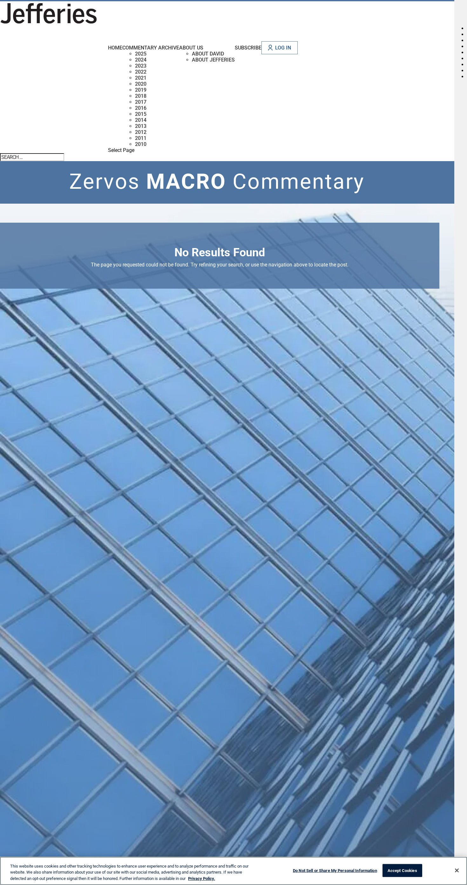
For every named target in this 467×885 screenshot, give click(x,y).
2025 (140, 54)
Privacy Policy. (201, 878)
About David (208, 54)
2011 (140, 138)
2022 (140, 72)
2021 (140, 78)
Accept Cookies (402, 870)
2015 (140, 114)
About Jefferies (213, 60)
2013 (140, 126)
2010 (140, 144)
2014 (140, 120)
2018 (140, 96)
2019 (140, 90)
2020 (140, 84)
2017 (140, 102)
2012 (140, 132)
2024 (140, 60)
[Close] (457, 870)
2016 (140, 108)
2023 (140, 66)
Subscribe (248, 48)
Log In (283, 48)
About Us (191, 48)
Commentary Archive (150, 48)
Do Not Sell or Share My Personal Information (335, 870)
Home (115, 48)
